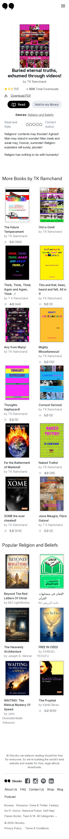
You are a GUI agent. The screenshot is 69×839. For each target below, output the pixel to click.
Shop (50, 789)
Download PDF (21, 95)
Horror (17, 810)
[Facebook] (27, 782)
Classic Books (12, 816)
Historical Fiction (32, 810)
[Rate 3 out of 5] (34, 124)
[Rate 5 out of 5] (40, 124)
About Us (10, 789)
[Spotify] (43, 782)
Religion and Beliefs (41, 115)
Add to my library (47, 104)
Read (20, 104)
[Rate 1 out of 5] (27, 124)
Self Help (48, 810)
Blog (60, 789)
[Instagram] (35, 782)
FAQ (23, 789)
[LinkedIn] (51, 782)
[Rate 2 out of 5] (30, 124)
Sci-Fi (7, 810)
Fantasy (54, 805)
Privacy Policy (13, 828)
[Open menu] (63, 6)
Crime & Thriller (38, 805)
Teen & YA (29, 816)
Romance (22, 805)
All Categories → (47, 816)
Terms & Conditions (37, 828)
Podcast (10, 797)
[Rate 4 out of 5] (37, 124)
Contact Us (36, 789)
